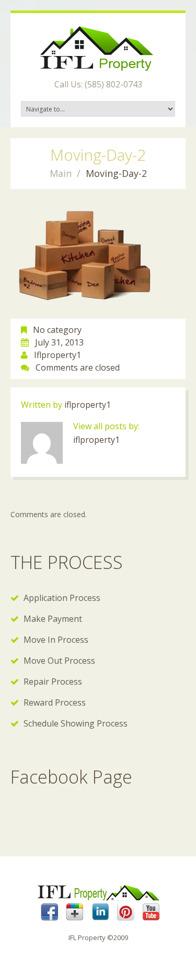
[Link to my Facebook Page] (49, 912)
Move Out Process (59, 660)
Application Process (62, 598)
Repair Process (53, 681)
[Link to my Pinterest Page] (125, 912)
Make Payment (53, 618)
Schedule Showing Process (76, 723)
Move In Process (56, 639)
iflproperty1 (57, 355)
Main (61, 173)
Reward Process (55, 702)
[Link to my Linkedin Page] (100, 911)
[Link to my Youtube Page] (151, 911)
